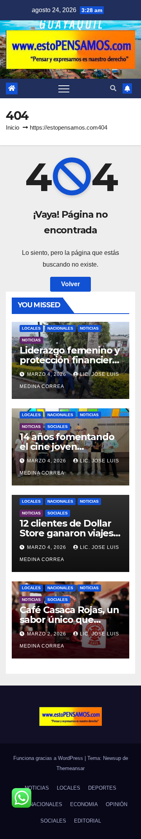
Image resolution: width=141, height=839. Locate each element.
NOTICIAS (31, 340)
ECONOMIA (84, 804)
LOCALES (31, 328)
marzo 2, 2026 (47, 634)
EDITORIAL (87, 821)
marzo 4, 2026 (47, 374)
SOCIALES (57, 426)
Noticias (89, 328)
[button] (113, 88)
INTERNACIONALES (38, 804)
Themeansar (70, 768)
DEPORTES (102, 788)
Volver (70, 284)
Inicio (12, 127)
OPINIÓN (116, 804)
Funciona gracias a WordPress (49, 758)
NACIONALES (60, 328)
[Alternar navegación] (63, 88)
